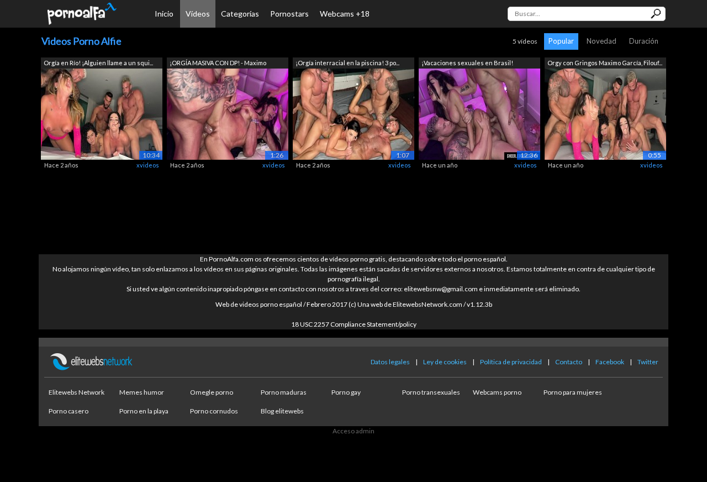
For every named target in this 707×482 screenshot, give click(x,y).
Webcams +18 (345, 13)
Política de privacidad (511, 362)
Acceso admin (353, 431)
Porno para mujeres (573, 392)
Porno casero (68, 411)
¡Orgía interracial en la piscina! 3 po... (347, 62)
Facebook (609, 362)
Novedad (601, 40)
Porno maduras (284, 392)
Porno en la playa (143, 411)
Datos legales (390, 362)
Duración (643, 40)
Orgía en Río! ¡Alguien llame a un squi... (98, 62)
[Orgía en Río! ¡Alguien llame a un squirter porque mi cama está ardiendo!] (101, 113)
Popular (561, 40)
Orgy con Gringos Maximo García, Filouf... (604, 62)
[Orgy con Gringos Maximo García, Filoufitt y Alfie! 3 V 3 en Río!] (605, 113)
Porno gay (346, 392)
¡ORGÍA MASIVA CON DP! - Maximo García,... (218, 64)
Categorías (240, 13)
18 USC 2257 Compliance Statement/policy (353, 324)
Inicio (164, 13)
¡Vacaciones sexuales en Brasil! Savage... (467, 64)
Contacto (568, 362)
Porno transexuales (431, 392)
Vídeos (198, 13)
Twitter (647, 362)
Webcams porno (497, 392)
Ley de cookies (445, 362)
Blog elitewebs (282, 411)
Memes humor (141, 392)
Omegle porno (211, 392)
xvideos (147, 165)
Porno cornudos (214, 411)
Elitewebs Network (76, 392)
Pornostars (289, 13)
